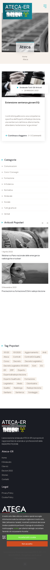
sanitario (7, 392)
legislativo (8, 383)
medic (19, 383)
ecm (34, 365)
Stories (5, 475)
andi (44, 352)
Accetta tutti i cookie (27, 537)
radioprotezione (34, 388)
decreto (17, 361)
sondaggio (33, 392)
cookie (16, 528)
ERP (12, 370)
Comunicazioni (10, 166)
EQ (41, 365)
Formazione (9, 178)
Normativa (8, 190)
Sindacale (24, 87)
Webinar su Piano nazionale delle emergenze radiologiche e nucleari (21, 257)
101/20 (6, 352)
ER (5, 370)
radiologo (18, 388)
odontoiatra (32, 383)
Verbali (7, 214)
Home (25, 56)
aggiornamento (31, 352)
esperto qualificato (12, 379)
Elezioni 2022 (7, 470)
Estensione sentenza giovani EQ (22, 102)
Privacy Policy (7, 493)
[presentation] (42, 223)
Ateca (25, 59)
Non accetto (27, 544)
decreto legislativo (33, 361)
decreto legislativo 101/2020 (16, 365)
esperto (21, 370)
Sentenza (20, 392)
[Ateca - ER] (17, 11)
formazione (30, 379)
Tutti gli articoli (35, 87)
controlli (16, 357)
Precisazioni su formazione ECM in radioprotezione (23, 291)
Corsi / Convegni (11, 172)
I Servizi (5, 466)
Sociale (7, 202)
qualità (7, 388)
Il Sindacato (6, 462)
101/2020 (17, 352)
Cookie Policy (7, 497)
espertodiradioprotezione (15, 374)
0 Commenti (35, 135)
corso (6, 361)
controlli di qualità (32, 357)
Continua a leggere (17, 135)
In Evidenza (8, 184)
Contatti (5, 479)
